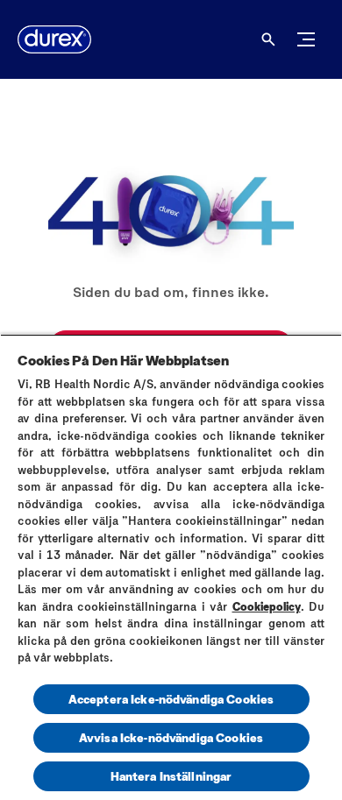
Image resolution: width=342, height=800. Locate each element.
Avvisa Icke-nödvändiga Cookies (171, 737)
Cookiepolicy (266, 606)
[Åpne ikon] (268, 39)
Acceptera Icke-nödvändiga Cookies (171, 698)
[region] (171, 567)
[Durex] (54, 39)
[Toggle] (306, 39)
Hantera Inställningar (171, 775)
